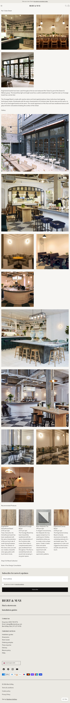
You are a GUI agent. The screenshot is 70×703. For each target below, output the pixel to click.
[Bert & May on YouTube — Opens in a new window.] (17, 669)
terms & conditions (19, 584)
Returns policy (6, 650)
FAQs (3, 653)
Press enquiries (6, 645)
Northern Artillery (12, 699)
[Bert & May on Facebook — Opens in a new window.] (3, 669)
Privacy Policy (6, 694)
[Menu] (1, 5)
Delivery (4, 647)
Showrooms (5, 637)
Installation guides (9, 610)
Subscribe (35, 589)
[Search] (66, 6)
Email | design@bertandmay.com (12, 624)
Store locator (6, 640)
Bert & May (10, 684)
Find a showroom (9, 605)
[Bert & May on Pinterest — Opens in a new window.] (8, 669)
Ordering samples (7, 642)
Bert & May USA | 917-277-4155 (11, 626)
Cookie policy (6, 691)
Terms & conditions (8, 687)
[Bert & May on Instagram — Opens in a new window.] (12, 669)
